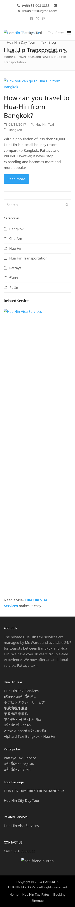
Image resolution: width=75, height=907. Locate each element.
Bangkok (15, 130)
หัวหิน (13, 287)
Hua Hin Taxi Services (21, 690)
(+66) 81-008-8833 (36, 5)
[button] (65, 52)
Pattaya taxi (27, 665)
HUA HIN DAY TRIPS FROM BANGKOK (34, 791)
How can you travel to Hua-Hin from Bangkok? (36, 106)
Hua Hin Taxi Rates (35, 894)
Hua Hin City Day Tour (21, 800)
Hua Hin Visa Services (21, 825)
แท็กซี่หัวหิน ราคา (17, 725)
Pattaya (15, 268)
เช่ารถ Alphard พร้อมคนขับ (25, 730)
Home (13, 894)
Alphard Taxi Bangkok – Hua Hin (30, 736)
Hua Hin (15, 248)
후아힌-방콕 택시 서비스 (23, 719)
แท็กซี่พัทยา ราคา (17, 769)
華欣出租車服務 (16, 713)
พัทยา (13, 277)
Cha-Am (15, 238)
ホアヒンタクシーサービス (24, 702)
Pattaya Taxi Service (20, 758)
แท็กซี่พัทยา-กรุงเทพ (19, 763)
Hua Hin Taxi (45, 124)
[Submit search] (67, 205)
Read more (16, 179)
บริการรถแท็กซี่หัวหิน (20, 696)
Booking (59, 894)
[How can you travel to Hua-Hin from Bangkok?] (37, 83)
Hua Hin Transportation (28, 258)
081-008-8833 (24, 851)
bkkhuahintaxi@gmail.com (37, 10)
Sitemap (38, 900)
